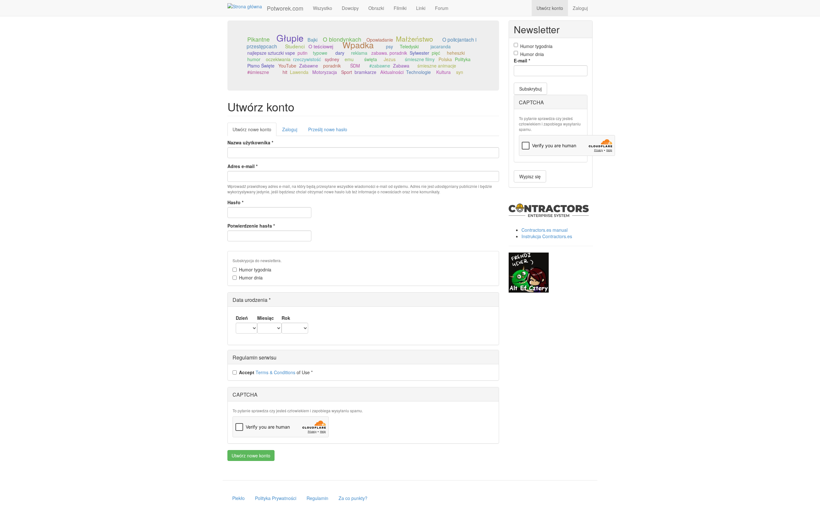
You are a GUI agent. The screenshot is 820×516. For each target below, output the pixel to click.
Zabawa (401, 65)
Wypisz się (530, 176)
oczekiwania (278, 59)
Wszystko (322, 8)
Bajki (312, 39)
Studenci (295, 46)
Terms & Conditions (275, 372)
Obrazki (376, 8)
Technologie (418, 72)
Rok (286, 318)
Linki (420, 8)
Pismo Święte (261, 65)
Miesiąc (265, 318)
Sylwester (419, 53)
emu (349, 59)
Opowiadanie (379, 39)
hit (285, 72)
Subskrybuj (530, 88)
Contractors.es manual (544, 230)
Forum (441, 8)
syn (459, 72)
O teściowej (320, 46)
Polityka (463, 59)
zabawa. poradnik (389, 53)
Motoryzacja (324, 72)
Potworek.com (285, 8)
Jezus (390, 59)
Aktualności (392, 72)
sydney (332, 59)
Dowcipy (350, 8)
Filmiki (400, 8)
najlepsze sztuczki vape (271, 53)
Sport (346, 72)
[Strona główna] (247, 6)
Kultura (443, 72)
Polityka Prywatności (275, 498)
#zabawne (379, 65)
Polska (445, 59)
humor (253, 59)
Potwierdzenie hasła (251, 225)
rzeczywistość (307, 59)
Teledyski (409, 46)
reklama (359, 53)
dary (339, 53)
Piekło (238, 498)
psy (389, 46)
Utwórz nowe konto (254, 131)
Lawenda (299, 72)
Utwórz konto (550, 8)
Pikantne (258, 39)
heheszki (456, 53)
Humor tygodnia (255, 269)
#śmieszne (258, 72)
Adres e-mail (242, 166)
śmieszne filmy (420, 59)
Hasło (235, 202)
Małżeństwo (414, 39)
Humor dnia (251, 277)
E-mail (522, 60)
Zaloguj (580, 8)
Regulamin (317, 498)
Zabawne (308, 65)
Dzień (242, 318)
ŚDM (355, 65)
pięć (436, 53)
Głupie (290, 37)
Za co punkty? (353, 498)
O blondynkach (342, 39)
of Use (276, 372)
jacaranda (440, 46)
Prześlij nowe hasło (327, 129)
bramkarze (365, 72)
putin (303, 53)
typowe (320, 53)
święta (370, 59)
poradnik (332, 65)
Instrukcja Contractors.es (546, 236)
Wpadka (358, 45)
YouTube (287, 65)
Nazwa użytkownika (250, 142)
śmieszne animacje (436, 65)
